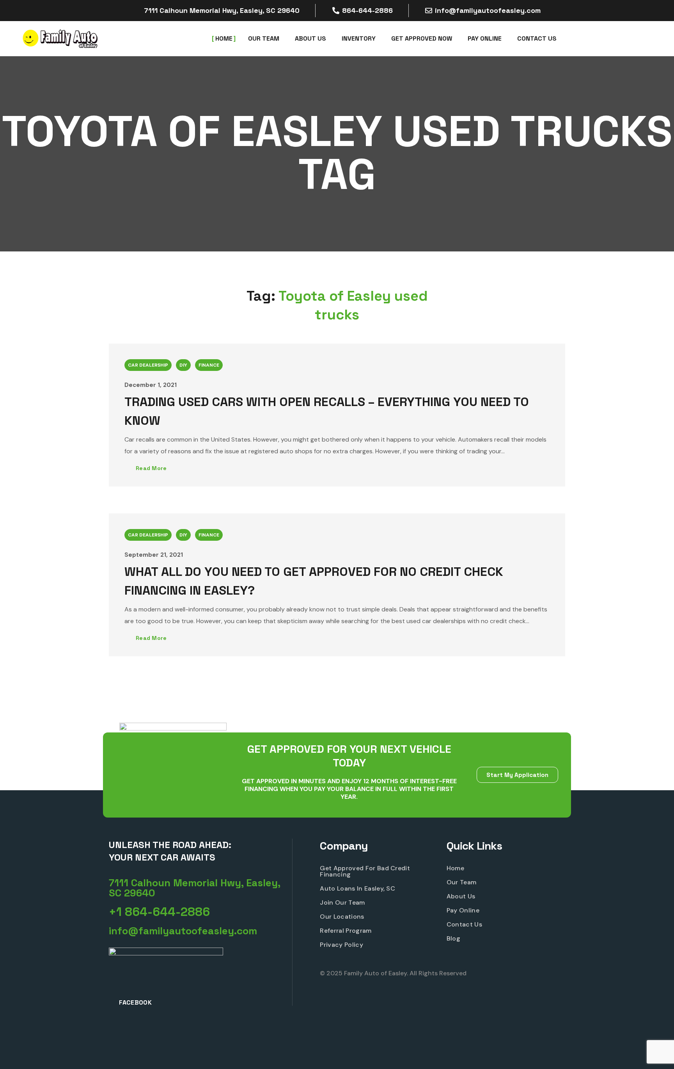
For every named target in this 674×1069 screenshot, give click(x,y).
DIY (183, 365)
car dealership (148, 365)
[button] (200, 888)
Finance (209, 365)
